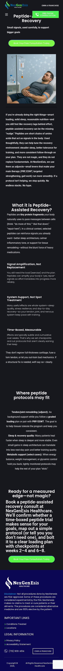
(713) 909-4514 (16, 651)
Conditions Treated (16, 624)
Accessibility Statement (18, 644)
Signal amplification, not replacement (24, 265)
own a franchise (50, 5)
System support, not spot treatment (24, 298)
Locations (11, 627)
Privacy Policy (13, 640)
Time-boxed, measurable (24, 330)
